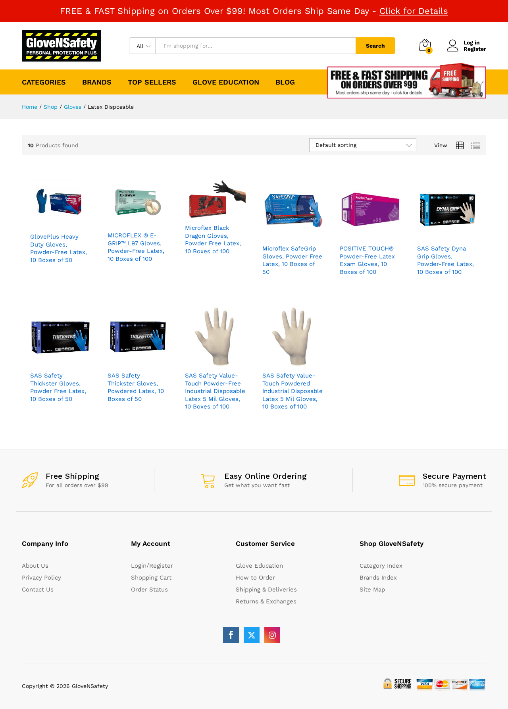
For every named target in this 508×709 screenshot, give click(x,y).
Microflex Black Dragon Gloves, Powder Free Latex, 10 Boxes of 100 (213, 239)
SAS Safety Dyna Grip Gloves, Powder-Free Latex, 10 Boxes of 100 (445, 260)
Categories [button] (44, 82)
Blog (285, 82)
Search (375, 45)
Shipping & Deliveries (266, 589)
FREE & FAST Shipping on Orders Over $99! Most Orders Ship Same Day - (254, 11)
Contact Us (38, 589)
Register (475, 49)
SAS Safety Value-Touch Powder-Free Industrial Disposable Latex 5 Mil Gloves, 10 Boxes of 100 (215, 391)
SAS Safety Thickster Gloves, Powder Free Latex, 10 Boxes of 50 (58, 387)
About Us (35, 565)
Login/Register (152, 565)
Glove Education (225, 82)
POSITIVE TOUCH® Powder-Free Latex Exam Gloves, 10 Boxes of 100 (367, 260)
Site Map (372, 589)
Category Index (381, 565)
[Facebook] (231, 635)
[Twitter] (252, 635)
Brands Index (378, 577)
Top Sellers (152, 82)
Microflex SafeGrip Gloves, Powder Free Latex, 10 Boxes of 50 (292, 260)
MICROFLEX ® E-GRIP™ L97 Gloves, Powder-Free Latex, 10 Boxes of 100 (136, 247)
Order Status (149, 589)
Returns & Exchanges (266, 601)
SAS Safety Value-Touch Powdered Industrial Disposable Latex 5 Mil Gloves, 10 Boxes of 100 (292, 391)
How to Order (255, 577)
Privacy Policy (41, 577)
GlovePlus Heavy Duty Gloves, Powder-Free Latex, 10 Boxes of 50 (58, 248)
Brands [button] (97, 82)
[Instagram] (272, 635)
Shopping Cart (151, 577)
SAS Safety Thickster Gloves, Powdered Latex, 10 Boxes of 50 (136, 387)
